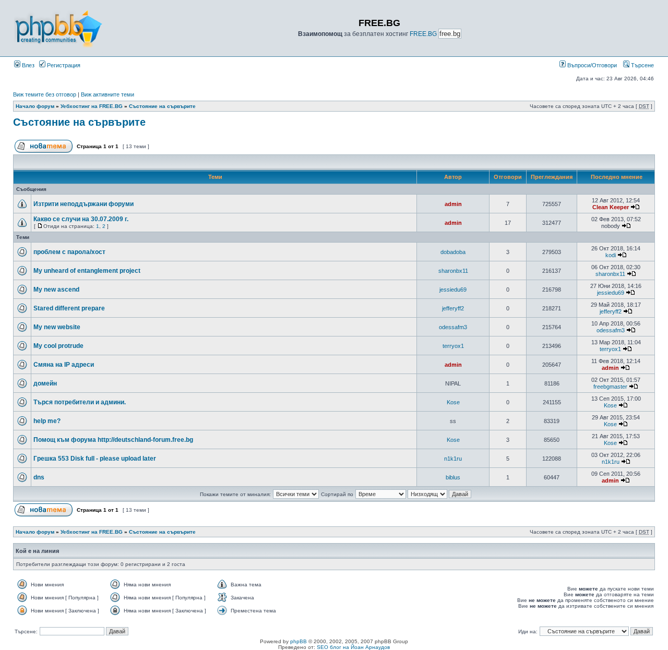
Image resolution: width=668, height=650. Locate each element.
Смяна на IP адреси (63, 364)
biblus (453, 477)
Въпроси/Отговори (591, 65)
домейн (45, 383)
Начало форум (35, 106)
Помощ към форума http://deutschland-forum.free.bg (113, 439)
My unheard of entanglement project (86, 270)
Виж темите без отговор (44, 94)
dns (38, 477)
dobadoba (453, 252)
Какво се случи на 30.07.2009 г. (80, 219)
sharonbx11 (453, 271)
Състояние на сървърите (162, 106)
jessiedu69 (453, 289)
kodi (610, 255)
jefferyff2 (453, 308)
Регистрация (62, 65)
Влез (27, 65)
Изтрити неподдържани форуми (83, 204)
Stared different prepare (69, 308)
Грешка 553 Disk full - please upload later (94, 458)
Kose (453, 402)
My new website (56, 327)
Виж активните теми (107, 94)
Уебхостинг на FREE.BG (92, 106)
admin (453, 204)
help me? (47, 421)
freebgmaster (610, 386)
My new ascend (56, 289)
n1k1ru (453, 458)
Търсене (641, 65)
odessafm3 (453, 327)
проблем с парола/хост (69, 252)
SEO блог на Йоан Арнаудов (353, 647)
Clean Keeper (610, 207)
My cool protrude (58, 346)
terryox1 (453, 346)
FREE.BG (423, 34)
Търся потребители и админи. (79, 402)
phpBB (298, 641)
